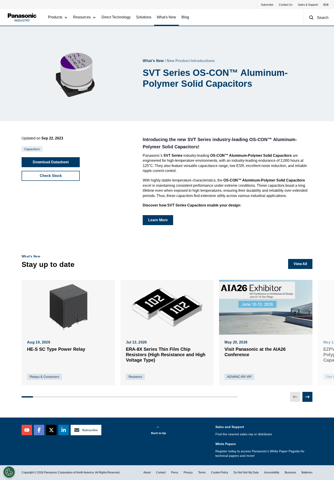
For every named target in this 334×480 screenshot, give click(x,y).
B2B (326, 4)
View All (300, 264)
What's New (153, 61)
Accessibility (271, 472)
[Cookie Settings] (9, 472)
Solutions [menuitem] (143, 17)
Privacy (188, 472)
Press (174, 472)
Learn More (158, 220)
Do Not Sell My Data (246, 472)
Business (290, 472)
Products (55, 17)
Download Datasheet (51, 162)
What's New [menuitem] (166, 17)
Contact (161, 472)
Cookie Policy (219, 472)
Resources (82, 17)
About (147, 472)
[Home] (22, 17)
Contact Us (285, 4)
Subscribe (267, 4)
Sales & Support (308, 4)
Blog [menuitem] (185, 17)
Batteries (307, 472)
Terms (202, 472)
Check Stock (51, 176)
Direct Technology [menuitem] (116, 17)
